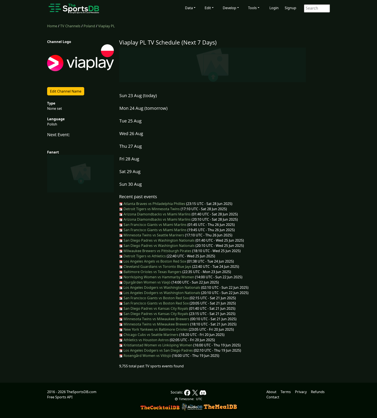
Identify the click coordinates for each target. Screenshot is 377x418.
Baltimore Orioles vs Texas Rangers (152, 271)
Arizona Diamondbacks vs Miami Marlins (157, 214)
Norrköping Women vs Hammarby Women (158, 277)
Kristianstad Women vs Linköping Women (157, 345)
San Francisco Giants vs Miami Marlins (155, 224)
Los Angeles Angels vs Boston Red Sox (154, 261)
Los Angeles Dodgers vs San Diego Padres (158, 350)
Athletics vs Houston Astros (146, 339)
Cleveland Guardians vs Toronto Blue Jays (157, 266)
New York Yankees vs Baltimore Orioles (155, 329)
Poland (89, 26)
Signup (290, 7)
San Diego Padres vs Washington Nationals (159, 240)
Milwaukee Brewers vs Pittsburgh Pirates (157, 250)
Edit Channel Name (65, 91)
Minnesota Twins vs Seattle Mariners (153, 235)
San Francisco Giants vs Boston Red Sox (156, 298)
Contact (272, 397)
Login (274, 7)
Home (52, 26)
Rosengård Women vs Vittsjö (147, 355)
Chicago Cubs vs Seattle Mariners (150, 334)
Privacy (301, 391)
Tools (252, 7)
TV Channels (70, 26)
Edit (208, 7)
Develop (229, 7)
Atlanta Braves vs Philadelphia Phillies (154, 203)
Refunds (318, 391)
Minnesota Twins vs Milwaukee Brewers (156, 319)
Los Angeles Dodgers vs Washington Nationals (161, 287)
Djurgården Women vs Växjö (147, 282)
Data (189, 7)
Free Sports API (59, 397)
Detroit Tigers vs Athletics (144, 256)
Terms (286, 391)
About (271, 391)
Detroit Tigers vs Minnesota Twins (151, 208)
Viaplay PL (106, 26)
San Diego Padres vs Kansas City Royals (155, 308)
